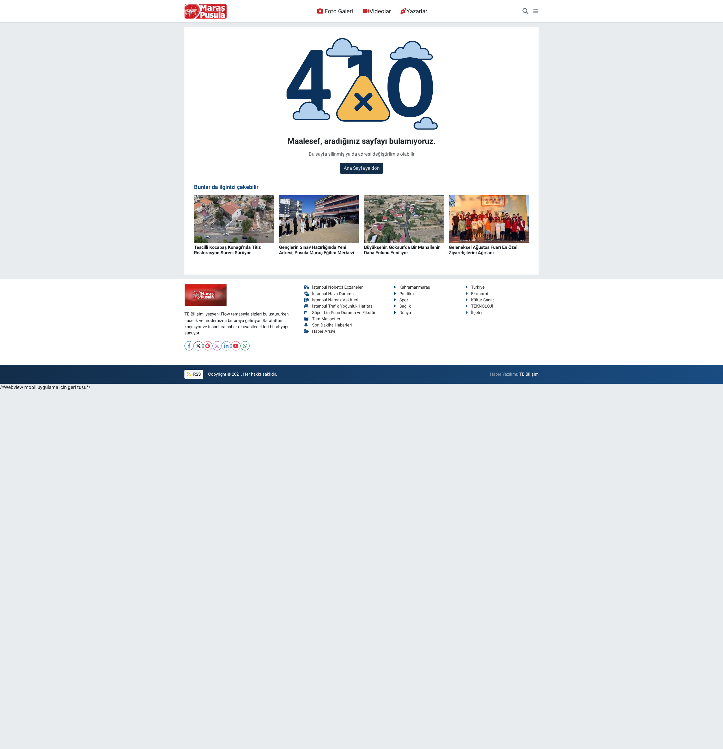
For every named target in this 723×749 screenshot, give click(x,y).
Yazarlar (416, 11)
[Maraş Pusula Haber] (205, 11)
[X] (198, 345)
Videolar (380, 11)
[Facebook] (189, 345)
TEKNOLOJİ (482, 306)
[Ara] (525, 11)
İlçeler (477, 312)
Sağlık (405, 306)
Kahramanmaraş (414, 287)
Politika (406, 293)
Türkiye (478, 287)
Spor (403, 299)
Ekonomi (479, 293)
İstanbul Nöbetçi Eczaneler (337, 287)
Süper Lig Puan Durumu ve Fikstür (343, 312)
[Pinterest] (207, 345)
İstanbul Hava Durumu (333, 293)
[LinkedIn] (226, 345)
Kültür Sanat (482, 299)
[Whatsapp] (245, 345)
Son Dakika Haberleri (332, 325)
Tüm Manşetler (326, 318)
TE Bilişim (529, 374)
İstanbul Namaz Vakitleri (335, 299)
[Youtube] (235, 345)
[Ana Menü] (536, 11)
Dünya (405, 312)
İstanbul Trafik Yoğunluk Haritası (343, 306)
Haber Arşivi (323, 331)
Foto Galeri (339, 11)
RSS (196, 374)
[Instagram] (217, 345)
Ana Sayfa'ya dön (362, 168)
